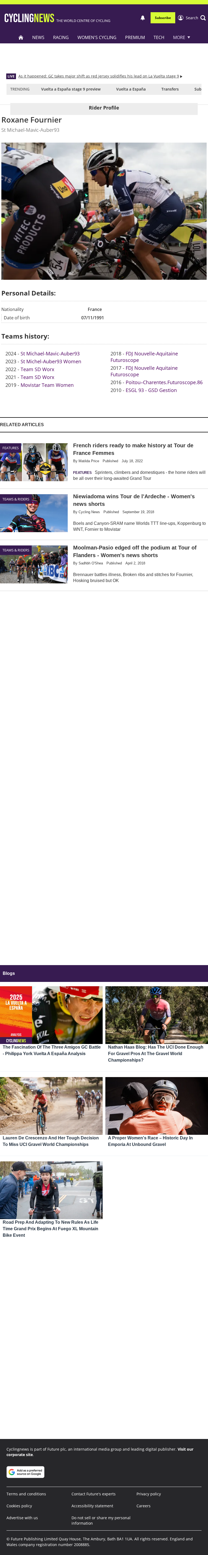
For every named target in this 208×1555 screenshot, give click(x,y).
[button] (196, 18)
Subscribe (163, 17)
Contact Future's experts (94, 1493)
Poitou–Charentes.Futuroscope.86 (164, 382)
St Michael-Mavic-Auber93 (50, 353)
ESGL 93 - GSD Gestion (151, 390)
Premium (135, 37)
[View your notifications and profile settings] (142, 17)
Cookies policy (19, 1505)
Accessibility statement (92, 1505)
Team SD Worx (37, 369)
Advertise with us (22, 1517)
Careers (143, 1505)
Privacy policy (148, 1493)
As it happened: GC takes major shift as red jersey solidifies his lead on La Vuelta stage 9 (98, 76)
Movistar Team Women (47, 385)
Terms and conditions (26, 1493)
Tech (159, 37)
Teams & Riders (15, 499)
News (38, 37)
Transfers (170, 89)
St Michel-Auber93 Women (51, 361)
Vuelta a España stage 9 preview (70, 89)
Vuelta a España (131, 89)
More (179, 37)
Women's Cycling (96, 37)
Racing (61, 37)
